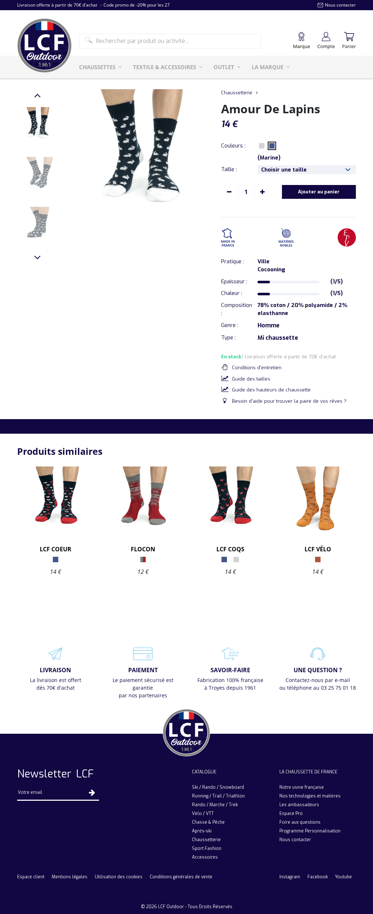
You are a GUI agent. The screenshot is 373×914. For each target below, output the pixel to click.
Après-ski (202, 831)
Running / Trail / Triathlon (218, 796)
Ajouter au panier (318, 192)
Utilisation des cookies (118, 877)
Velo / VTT (203, 813)
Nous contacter (295, 840)
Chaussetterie (236, 93)
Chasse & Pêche (208, 822)
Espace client (30, 877)
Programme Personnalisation (310, 831)
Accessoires (205, 857)
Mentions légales (69, 877)
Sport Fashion (206, 848)
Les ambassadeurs (299, 805)
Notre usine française (301, 787)
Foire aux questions (300, 822)
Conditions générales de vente (181, 877)
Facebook (317, 877)
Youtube (343, 877)
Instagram (289, 877)
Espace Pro (291, 813)
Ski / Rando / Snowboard (218, 787)
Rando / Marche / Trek (215, 805)
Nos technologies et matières (310, 796)
